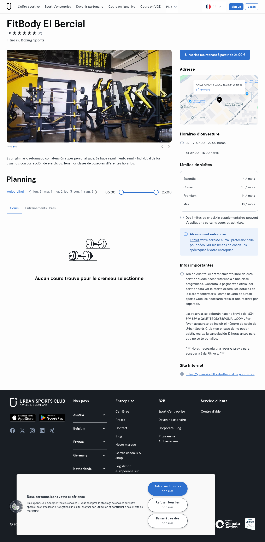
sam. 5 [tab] (88, 191)
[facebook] (12, 430)
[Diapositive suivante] (169, 146)
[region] (116, 504)
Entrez (194, 240)
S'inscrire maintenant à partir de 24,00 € (215, 55)
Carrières (122, 411)
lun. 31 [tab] (37, 191)
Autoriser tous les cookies (167, 488)
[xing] (52, 430)
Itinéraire (205, 89)
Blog (119, 436)
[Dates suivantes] (96, 191)
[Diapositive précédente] (162, 146)
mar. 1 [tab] (48, 191)
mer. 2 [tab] (58, 191)
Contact (121, 428)
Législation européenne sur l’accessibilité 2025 (129, 471)
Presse (120, 420)
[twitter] (22, 430)
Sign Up (236, 6)
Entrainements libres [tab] (40, 208)
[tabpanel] (89, 250)
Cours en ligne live (121, 6)
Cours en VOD (150, 6)
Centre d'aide (211, 411)
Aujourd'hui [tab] (15, 191)
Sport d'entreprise (58, 6)
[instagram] (32, 430)
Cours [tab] (14, 208)
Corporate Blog (170, 428)
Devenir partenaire (90, 6)
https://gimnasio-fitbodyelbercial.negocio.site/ (220, 374)
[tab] (9, 146)
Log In (252, 6)
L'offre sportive (29, 6)
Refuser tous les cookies (168, 504)
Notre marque (126, 444)
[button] (90, 415)
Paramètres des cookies (167, 521)
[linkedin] (42, 430)
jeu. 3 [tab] (68, 191)
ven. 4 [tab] (78, 191)
